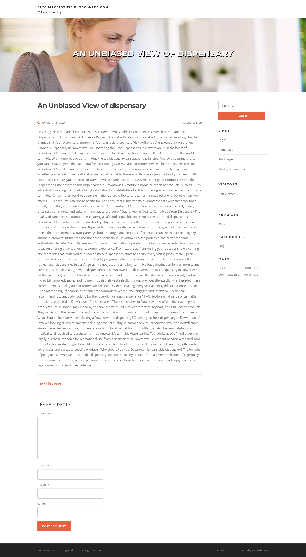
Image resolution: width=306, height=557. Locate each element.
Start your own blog (232, 169)
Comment (45, 413)
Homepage (225, 150)
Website (44, 504)
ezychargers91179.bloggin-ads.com (72, 7)
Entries (251, 268)
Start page (225, 159)
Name (43, 466)
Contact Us (221, 550)
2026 (221, 224)
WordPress (250, 275)
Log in (222, 140)
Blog (199, 122)
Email (43, 485)
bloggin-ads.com (70, 550)
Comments (228, 275)
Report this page (49, 383)
